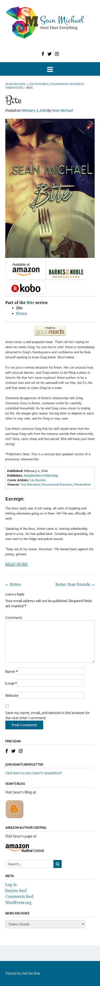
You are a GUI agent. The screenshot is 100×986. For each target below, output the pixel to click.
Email (11, 683)
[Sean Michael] (50, 23)
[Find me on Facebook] (43, 54)
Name (11, 671)
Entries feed (15, 890)
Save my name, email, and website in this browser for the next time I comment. (47, 715)
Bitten (13, 584)
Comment (13, 617)
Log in (11, 884)
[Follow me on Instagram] (57, 54)
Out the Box (31, 973)
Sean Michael (62, 110)
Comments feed (19, 896)
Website (11, 695)
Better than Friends (75, 584)
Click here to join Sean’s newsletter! (33, 773)
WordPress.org (18, 902)
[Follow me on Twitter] (49, 54)
